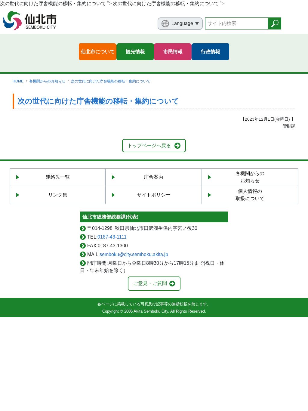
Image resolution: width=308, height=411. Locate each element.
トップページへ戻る (149, 145)
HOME (18, 81)
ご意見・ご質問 (150, 283)
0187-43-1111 (112, 236)
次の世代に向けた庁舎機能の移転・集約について (110, 81)
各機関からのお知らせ (47, 81)
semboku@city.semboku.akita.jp (134, 254)
